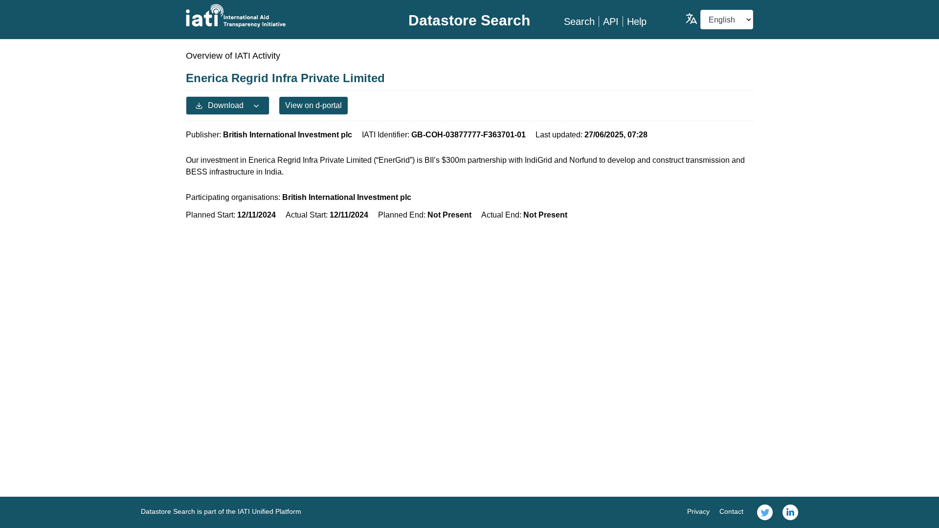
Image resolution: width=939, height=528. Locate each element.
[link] (765, 512)
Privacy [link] (698, 511)
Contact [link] (731, 511)
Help (637, 21)
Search (579, 21)
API (611, 21)
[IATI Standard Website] (280, 15)
